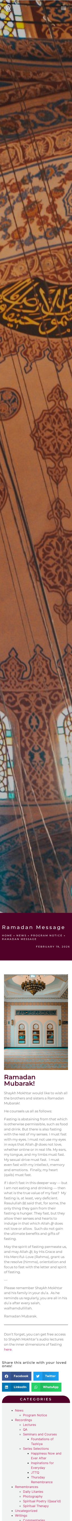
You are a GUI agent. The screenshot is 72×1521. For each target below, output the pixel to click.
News (21, 935)
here (8, 1349)
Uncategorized (26, 1511)
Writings (21, 1515)
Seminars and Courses (40, 1434)
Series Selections (36, 1449)
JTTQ (35, 1472)
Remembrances (26, 1487)
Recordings (23, 1420)
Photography (33, 1496)
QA (25, 1429)
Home (7, 935)
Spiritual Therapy (36, 1506)
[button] (16, 1376)
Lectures (29, 1425)
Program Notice (47, 935)
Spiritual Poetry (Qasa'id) (42, 1501)
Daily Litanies (33, 1492)
